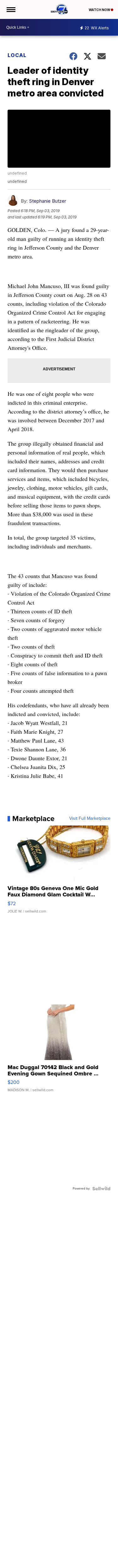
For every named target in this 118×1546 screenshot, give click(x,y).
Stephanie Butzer (47, 201)
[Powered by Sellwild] (101, 1188)
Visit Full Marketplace (89, 818)
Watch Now (100, 10)
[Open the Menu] (10, 9)
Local (17, 55)
